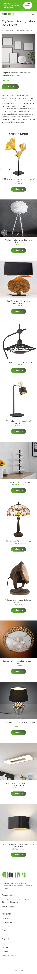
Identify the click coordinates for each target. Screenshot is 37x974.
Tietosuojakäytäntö (9, 955)
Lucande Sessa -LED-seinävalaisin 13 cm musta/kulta (18, 845)
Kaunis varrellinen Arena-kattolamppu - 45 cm (18, 662)
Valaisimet (14, 73)
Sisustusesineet (7, 922)
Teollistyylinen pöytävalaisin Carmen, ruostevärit (18, 601)
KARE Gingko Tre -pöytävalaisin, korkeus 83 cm (18, 180)
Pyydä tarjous (28, 4)
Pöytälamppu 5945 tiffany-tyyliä (18, 541)
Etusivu (4, 28)
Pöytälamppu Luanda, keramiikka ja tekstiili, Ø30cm (18, 723)
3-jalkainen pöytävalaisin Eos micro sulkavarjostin (18, 241)
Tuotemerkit (6, 926)
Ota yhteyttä (6, 947)
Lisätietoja (10, 87)
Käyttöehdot (6, 951)
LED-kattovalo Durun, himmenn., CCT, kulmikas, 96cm (18, 784)
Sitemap (4, 959)
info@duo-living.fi (8, 907)
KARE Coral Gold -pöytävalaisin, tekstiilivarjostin (19, 302)
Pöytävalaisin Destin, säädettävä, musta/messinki (18, 422)
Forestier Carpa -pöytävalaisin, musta (18, 362)
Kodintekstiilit (6, 919)
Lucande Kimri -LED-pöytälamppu (18, 482)
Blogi (3, 944)
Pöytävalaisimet (24, 73)
